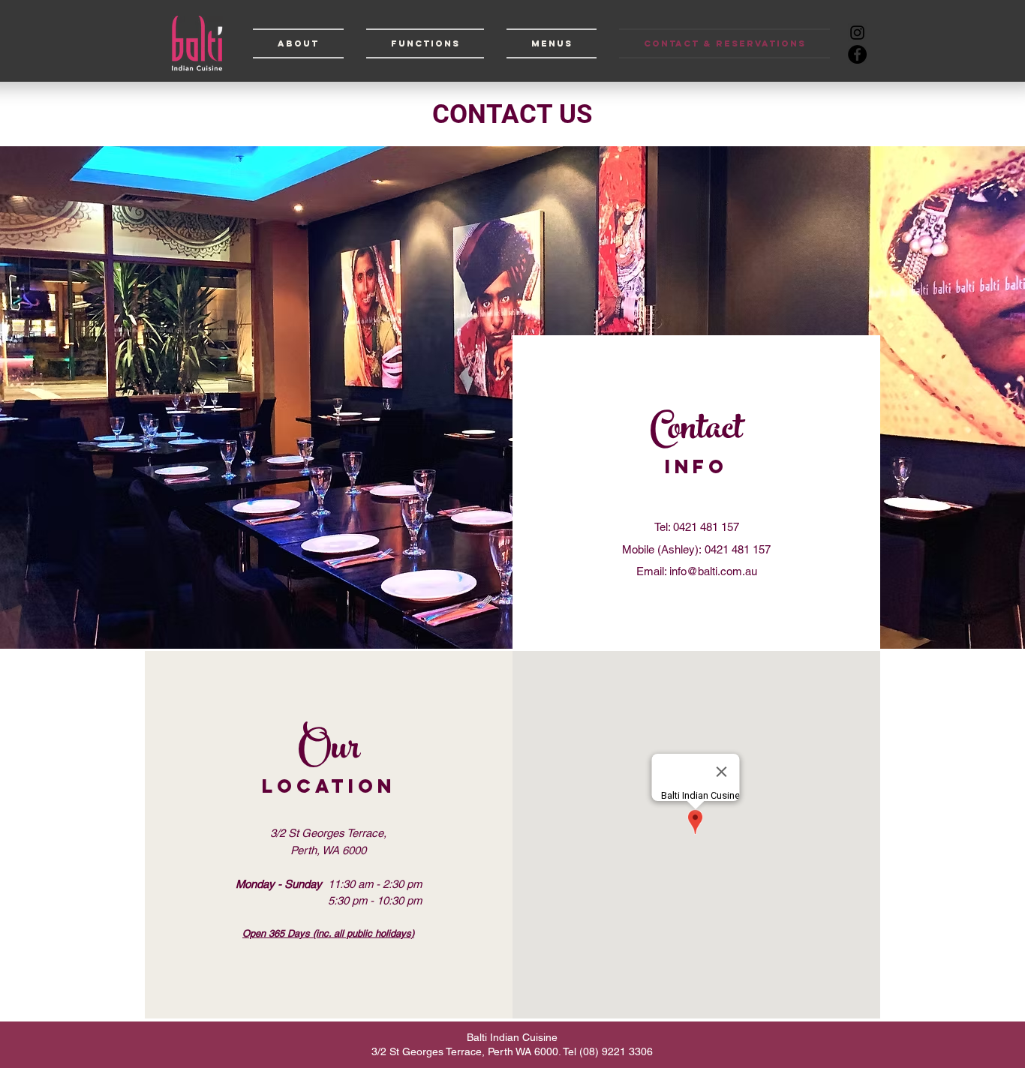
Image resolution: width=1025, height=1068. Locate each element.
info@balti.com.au (713, 571)
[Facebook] (857, 54)
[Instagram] (857, 32)
